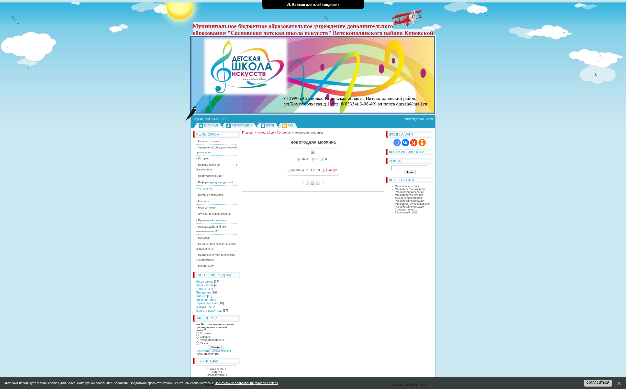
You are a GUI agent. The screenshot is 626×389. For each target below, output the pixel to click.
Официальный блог (407, 186)
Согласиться (597, 382)
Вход (270, 125)
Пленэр (201, 296)
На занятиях (204, 285)
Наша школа (204, 281)
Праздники (203, 292)
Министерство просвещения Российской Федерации (412, 205)
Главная (211, 125)
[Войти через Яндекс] (413, 142)
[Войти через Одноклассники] (422, 142)
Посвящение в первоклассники (207, 301)
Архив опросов (221, 350)
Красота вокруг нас (209, 310)
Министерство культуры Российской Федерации (410, 190)
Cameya (331, 170)
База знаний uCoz (406, 212)
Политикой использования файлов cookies (246, 383)
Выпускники (204, 307)
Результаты (203, 350)
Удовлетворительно (212, 339)
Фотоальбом (265, 132)
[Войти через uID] (397, 142)
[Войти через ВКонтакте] (405, 142)
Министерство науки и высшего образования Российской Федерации (409, 197)
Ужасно (204, 343)
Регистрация (242, 125)
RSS (290, 125)
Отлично (205, 333)
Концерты (203, 289)
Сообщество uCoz (406, 209)
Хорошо (205, 336)
